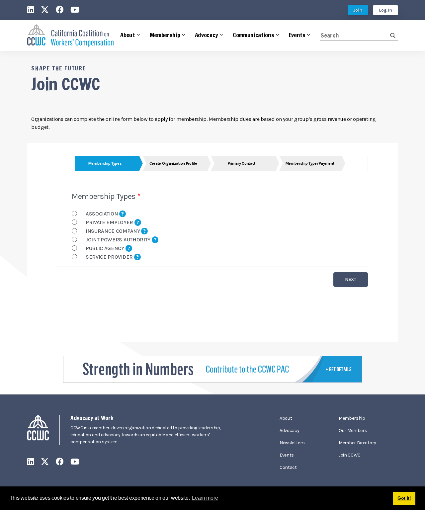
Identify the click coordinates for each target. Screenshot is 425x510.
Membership (352, 418)
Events (287, 455)
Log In (385, 10)
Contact (288, 467)
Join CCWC (350, 455)
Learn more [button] (205, 498)
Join (357, 10)
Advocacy (289, 430)
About (286, 418)
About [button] (127, 35)
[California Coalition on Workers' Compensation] (70, 35)
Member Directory (357, 443)
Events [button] (297, 35)
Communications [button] (253, 35)
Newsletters (292, 443)
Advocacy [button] (206, 35)
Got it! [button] (404, 498)
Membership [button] (165, 35)
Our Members (353, 430)
